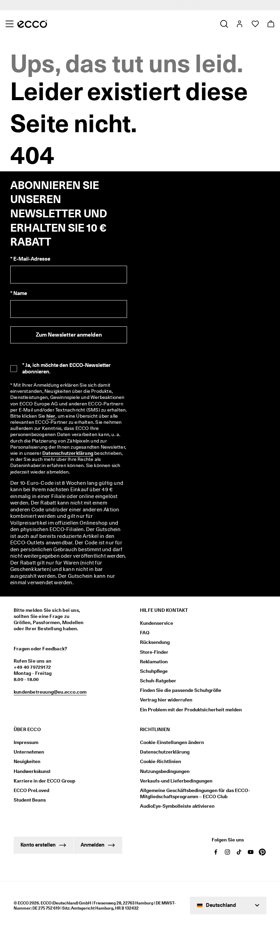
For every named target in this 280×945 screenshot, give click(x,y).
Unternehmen (29, 752)
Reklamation (154, 661)
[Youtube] (251, 852)
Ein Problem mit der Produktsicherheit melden (191, 709)
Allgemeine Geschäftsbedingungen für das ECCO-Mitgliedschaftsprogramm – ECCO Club (195, 793)
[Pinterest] (262, 852)
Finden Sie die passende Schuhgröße (180, 690)
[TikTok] (239, 852)
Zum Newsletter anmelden (69, 334)
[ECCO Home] (32, 24)
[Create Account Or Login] (239, 24)
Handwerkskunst (32, 771)
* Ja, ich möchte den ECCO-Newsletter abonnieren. (66, 368)
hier (51, 416)
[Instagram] (227, 852)
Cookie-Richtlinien (160, 761)
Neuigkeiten (27, 761)
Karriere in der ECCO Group (44, 781)
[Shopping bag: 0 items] (270, 24)
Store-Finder (154, 652)
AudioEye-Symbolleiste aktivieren (177, 806)
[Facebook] (216, 852)
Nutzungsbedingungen (165, 771)
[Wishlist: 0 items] (255, 24)
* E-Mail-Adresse (30, 259)
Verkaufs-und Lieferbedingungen (176, 781)
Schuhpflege (154, 671)
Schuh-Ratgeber (158, 680)
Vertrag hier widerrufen (166, 699)
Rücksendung (155, 642)
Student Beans (30, 800)
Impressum (26, 742)
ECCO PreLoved (31, 790)
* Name (18, 293)
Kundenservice (156, 623)
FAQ (145, 632)
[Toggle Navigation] (9, 24)
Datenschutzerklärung (67, 453)
